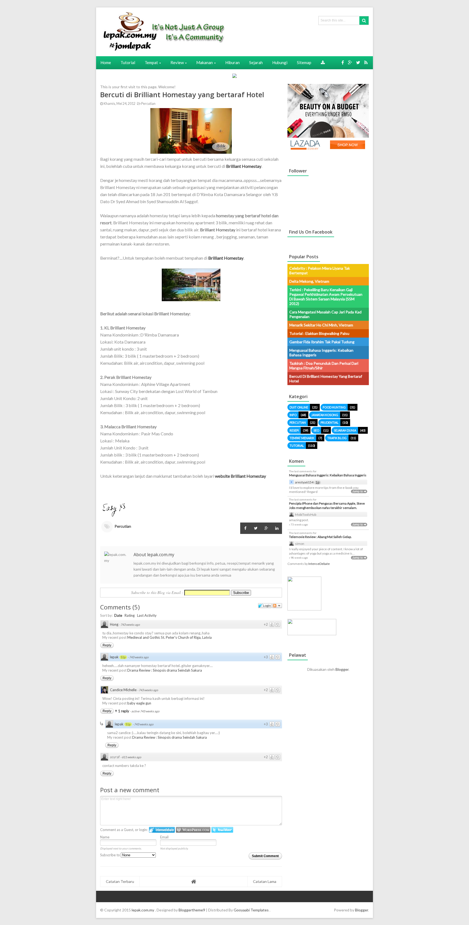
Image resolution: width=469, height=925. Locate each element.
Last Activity (147, 615)
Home (105, 62)
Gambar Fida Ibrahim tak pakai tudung (321, 341)
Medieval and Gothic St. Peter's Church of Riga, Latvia (169, 637)
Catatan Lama (264, 881)
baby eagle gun (139, 703)
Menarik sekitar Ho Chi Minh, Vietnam (321, 325)
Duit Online (299, 407)
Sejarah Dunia (345, 430)
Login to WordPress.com (193, 830)
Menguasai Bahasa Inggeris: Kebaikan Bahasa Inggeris (327, 475)
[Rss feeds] (366, 62)
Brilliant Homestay (217, 229)
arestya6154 (304, 482)
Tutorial (297, 445)
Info (293, 415)
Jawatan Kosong (324, 415)
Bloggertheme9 (192, 910)
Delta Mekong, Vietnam (309, 281)
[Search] (364, 20)
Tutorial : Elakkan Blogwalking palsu (319, 333)
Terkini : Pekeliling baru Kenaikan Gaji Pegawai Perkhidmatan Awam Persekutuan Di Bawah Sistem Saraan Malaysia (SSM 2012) (325, 296)
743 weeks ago (130, 624)
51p (123, 657)
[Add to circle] (350, 62)
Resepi (294, 430)
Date (118, 615)
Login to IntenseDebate (162, 830)
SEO (316, 430)
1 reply (124, 711)
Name (104, 837)
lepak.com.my (143, 910)
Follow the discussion (277, 605)
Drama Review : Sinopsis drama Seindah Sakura (164, 670)
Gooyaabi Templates (251, 910)
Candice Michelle (123, 690)
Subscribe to (110, 855)
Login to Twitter (222, 830)
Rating (130, 615)
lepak (114, 657)
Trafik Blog (337, 438)
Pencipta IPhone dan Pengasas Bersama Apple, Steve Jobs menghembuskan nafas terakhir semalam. (327, 505)
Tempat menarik (302, 438)
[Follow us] (358, 62)
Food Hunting (334, 407)
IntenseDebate (319, 564)
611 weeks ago (131, 757)
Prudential (329, 422)
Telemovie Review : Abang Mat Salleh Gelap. (320, 537)
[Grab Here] (322, 62)
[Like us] (343, 62)
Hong (114, 624)
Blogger (341, 669)
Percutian (148, 104)
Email (164, 837)
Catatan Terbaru (120, 881)
